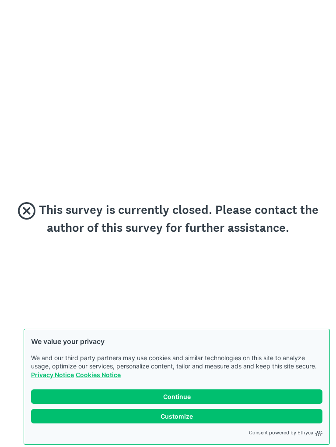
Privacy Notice (52, 374)
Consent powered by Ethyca (281, 433)
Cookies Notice (98, 374)
